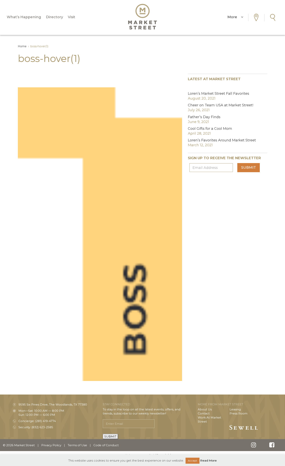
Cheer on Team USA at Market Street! (220, 105)
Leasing (235, 409)
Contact (204, 413)
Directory (54, 17)
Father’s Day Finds (204, 117)
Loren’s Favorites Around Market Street (222, 140)
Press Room (238, 413)
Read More (208, 460)
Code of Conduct (106, 445)
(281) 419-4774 (45, 421)
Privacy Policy (51, 445)
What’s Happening (24, 17)
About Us (205, 409)
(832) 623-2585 (42, 427)
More (234, 17)
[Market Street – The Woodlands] (142, 16)
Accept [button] (192, 460)
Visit (71, 17)
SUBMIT (110, 436)
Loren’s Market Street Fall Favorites (218, 93)
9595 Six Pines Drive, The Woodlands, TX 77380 (52, 404)
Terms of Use (77, 445)
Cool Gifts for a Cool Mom (210, 128)
